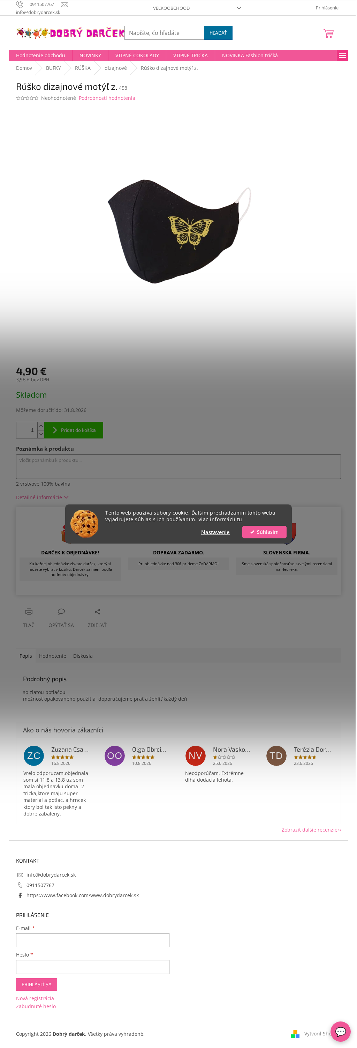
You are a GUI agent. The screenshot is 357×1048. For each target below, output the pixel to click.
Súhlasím (268, 532)
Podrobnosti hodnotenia (107, 98)
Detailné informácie (39, 497)
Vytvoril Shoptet (322, 1033)
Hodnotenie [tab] (52, 655)
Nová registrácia (35, 998)
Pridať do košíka (78, 430)
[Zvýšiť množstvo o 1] (40, 426)
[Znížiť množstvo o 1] (40, 434)
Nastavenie (215, 532)
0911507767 (40, 885)
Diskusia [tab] (83, 655)
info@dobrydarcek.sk (51, 874)
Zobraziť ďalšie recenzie (309, 829)
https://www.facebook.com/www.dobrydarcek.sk (82, 895)
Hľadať (218, 33)
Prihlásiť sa (37, 984)
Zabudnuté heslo (36, 1006)
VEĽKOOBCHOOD (171, 8)
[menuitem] (40, 55)
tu (239, 519)
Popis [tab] (26, 655)
